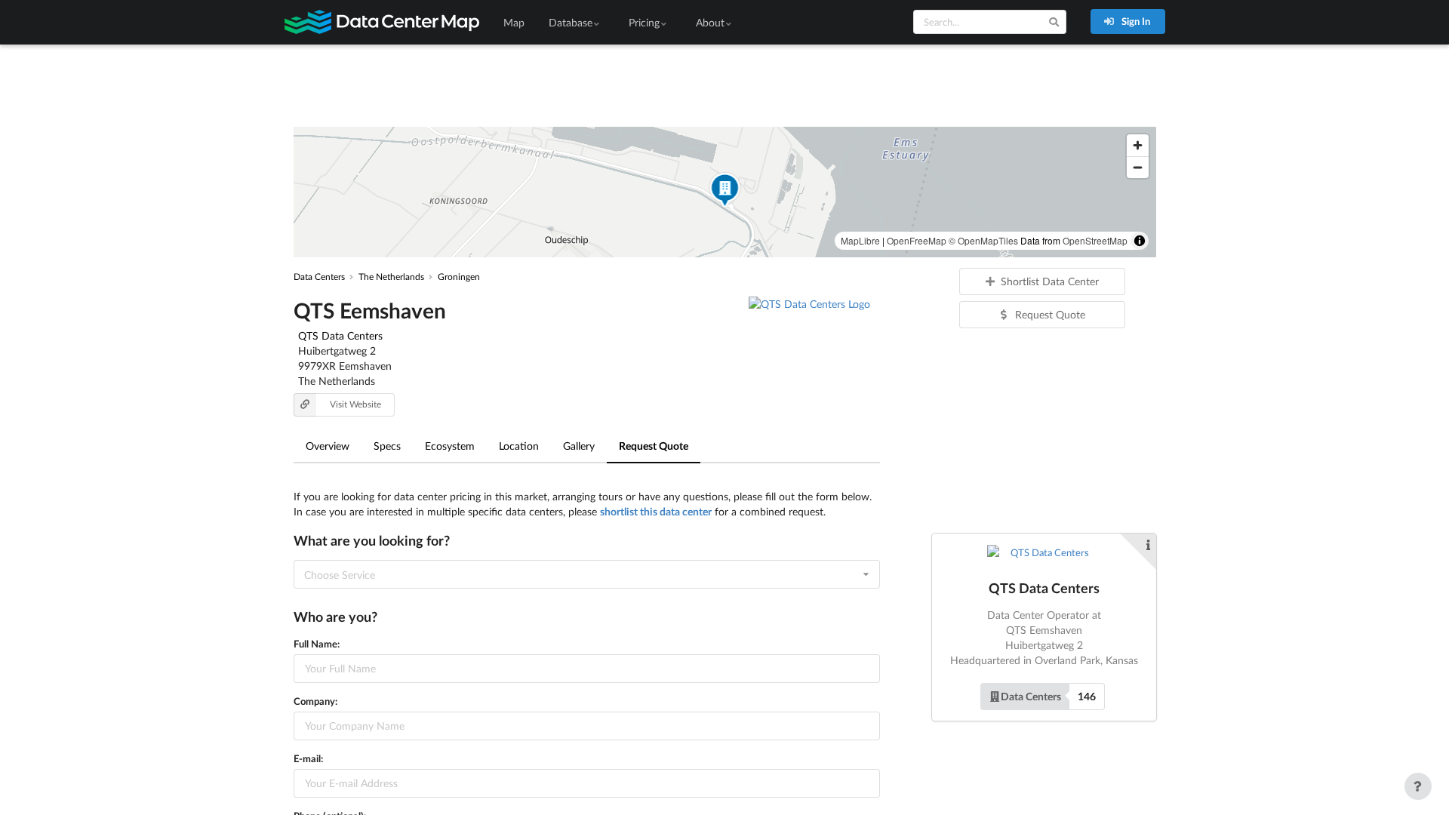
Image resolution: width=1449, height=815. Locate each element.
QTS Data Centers (340, 335)
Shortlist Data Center (1050, 281)
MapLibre (860, 240)
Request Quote (653, 445)
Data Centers (1031, 696)
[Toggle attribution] (1140, 241)
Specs (387, 445)
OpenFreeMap (916, 240)
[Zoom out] (1138, 167)
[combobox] (587, 574)
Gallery (579, 445)
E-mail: (308, 758)
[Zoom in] (1138, 145)
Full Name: (317, 644)
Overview (327, 445)
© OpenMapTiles (983, 240)
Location (519, 445)
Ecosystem (450, 445)
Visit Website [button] (355, 404)
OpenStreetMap (1095, 240)
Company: (315, 701)
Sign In (1134, 21)
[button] (724, 192)
